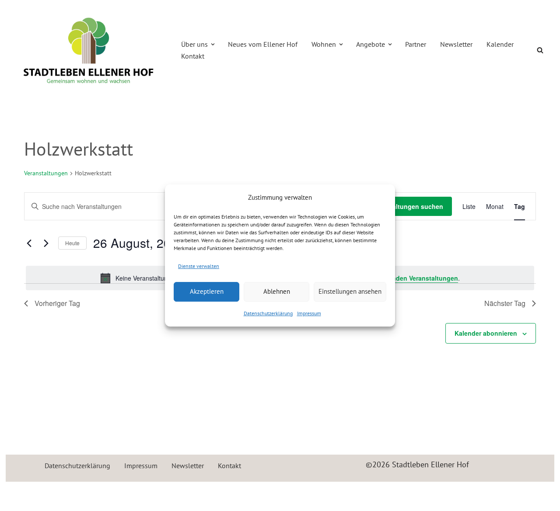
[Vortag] (29, 243)
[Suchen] (540, 50)
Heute (72, 243)
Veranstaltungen (46, 173)
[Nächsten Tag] (46, 243)
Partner (415, 44)
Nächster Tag (504, 303)
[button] (213, 44)
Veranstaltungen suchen (406, 206)
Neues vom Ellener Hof (263, 44)
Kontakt (192, 56)
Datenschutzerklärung (268, 313)
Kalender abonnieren (486, 333)
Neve (20, 493)
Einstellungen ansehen (350, 291)
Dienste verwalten (198, 266)
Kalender (500, 44)
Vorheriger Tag (57, 303)
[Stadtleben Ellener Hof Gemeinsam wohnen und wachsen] (88, 50)
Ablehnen (276, 291)
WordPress (106, 493)
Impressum (309, 313)
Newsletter (456, 44)
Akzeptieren (207, 291)
